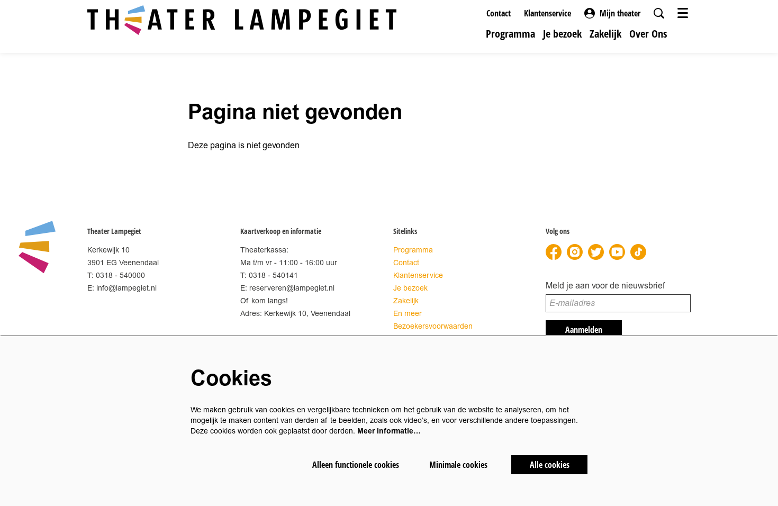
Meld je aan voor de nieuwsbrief (605, 286)
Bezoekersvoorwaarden (433, 326)
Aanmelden (583, 330)
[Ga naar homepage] (241, 20)
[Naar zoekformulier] (659, 13)
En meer (407, 313)
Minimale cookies (458, 465)
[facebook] (554, 252)
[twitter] (596, 252)
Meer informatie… (389, 431)
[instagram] (575, 252)
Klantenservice (547, 13)
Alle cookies (549, 465)
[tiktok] (638, 252)
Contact (498, 13)
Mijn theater (620, 13)
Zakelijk (406, 300)
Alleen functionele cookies (355, 465)
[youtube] (617, 252)
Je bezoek (410, 288)
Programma (413, 250)
